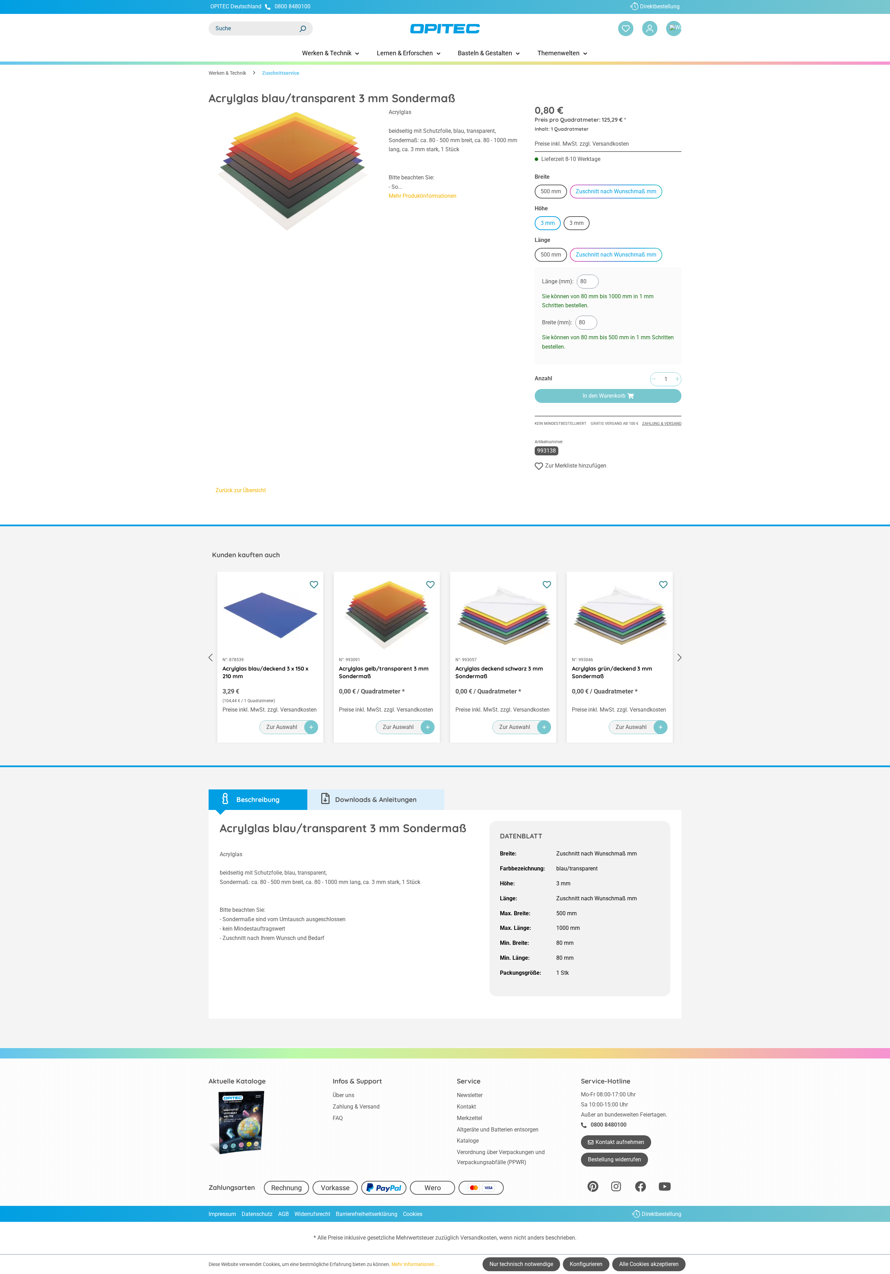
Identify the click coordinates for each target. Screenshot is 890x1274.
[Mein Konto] (649, 28)
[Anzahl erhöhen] (677, 379)
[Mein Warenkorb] (673, 28)
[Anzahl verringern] (653, 379)
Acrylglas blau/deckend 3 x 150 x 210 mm (265, 672)
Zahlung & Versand (661, 423)
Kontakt (466, 1106)
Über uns (343, 1095)
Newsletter (470, 1095)
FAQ (338, 1118)
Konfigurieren (586, 1264)
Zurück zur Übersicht (241, 490)
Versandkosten (478, 1237)
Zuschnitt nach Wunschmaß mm (616, 191)
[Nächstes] (679, 657)
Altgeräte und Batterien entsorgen (498, 1129)
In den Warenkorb (604, 395)
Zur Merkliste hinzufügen (575, 465)
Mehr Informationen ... (415, 1264)
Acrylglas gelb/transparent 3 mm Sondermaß (384, 672)
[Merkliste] (625, 28)
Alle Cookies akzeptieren (649, 1264)
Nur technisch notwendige (521, 1264)
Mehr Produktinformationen (422, 196)
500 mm (554, 192)
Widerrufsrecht (312, 1214)
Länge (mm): (558, 281)
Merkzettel (469, 1118)
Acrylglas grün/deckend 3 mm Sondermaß (612, 672)
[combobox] (254, 28)
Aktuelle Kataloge (237, 1081)
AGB (283, 1214)
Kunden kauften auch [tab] (246, 555)
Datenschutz (257, 1214)
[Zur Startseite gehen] (445, 28)
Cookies (412, 1214)
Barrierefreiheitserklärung (366, 1214)
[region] (292, 171)
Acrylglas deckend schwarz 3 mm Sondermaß (499, 672)
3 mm (548, 223)
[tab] (258, 799)
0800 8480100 (292, 6)
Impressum (222, 1214)
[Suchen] (302, 28)
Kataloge (468, 1140)
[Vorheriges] (210, 657)
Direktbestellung (660, 6)
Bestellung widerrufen (614, 1159)
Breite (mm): (557, 322)
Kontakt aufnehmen (620, 1142)
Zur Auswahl (281, 727)
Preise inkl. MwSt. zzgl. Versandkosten (582, 143)
